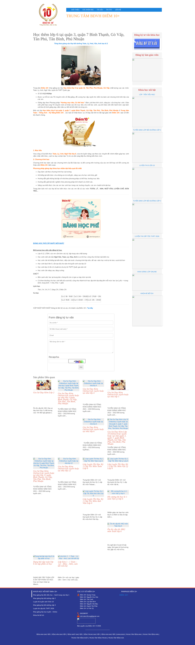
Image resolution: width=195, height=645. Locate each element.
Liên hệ (118, 10)
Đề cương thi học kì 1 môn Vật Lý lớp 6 (117, 498)
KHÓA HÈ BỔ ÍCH (147, 293)
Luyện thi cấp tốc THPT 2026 (43, 608)
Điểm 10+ (124, 595)
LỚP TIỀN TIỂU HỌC (147, 94)
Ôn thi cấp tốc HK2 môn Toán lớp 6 (116, 530)
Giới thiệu (75, 10)
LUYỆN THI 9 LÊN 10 (147, 165)
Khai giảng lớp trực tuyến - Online (45, 612)
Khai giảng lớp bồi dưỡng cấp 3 (44, 605)
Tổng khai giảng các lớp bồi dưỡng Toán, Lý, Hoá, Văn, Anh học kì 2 (81, 43)
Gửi (81, 367)
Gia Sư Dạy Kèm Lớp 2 (43, 392)
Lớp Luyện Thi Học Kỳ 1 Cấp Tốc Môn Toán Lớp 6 (93, 466)
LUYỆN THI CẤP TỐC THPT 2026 (147, 236)
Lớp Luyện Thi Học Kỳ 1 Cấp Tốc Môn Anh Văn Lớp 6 (93, 501)
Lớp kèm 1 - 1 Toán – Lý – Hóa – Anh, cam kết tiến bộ (68, 564)
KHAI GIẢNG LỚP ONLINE (147, 272)
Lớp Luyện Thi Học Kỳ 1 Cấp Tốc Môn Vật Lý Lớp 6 (117, 466)
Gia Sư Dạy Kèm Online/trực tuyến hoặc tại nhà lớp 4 (93, 391)
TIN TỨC (109, 10)
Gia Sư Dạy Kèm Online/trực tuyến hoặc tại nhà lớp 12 (68, 468)
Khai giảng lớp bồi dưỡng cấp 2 (44, 598)
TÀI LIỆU (100, 10)
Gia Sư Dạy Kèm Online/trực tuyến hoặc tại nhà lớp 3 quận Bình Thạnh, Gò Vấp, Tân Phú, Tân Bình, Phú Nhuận (68, 398)
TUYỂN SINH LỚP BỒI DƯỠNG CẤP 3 (147, 201)
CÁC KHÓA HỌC (88, 10)
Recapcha (54, 357)
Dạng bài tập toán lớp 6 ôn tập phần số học (43, 563)
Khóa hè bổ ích (38, 615)
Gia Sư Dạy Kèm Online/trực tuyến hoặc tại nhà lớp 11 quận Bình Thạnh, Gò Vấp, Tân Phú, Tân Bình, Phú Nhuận (43, 476)
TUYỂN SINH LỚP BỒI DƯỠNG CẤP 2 (147, 130)
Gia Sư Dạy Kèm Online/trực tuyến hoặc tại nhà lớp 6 (93, 429)
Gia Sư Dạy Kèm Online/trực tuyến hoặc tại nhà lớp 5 (118, 394)
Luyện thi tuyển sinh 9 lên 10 (43, 602)
